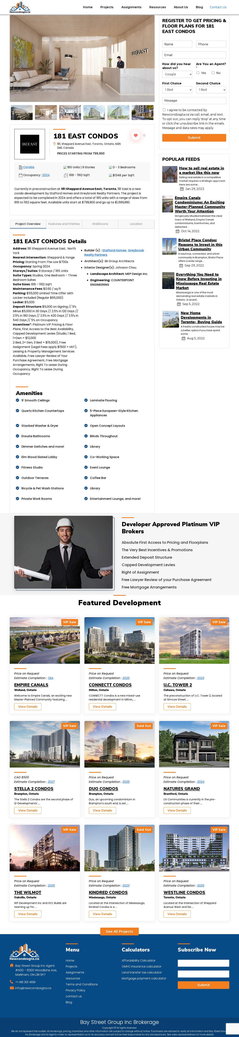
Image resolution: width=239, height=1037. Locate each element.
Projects (107, 7)
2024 (46, 170)
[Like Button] (135, 130)
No (218, 73)
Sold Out (144, 720)
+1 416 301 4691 (25, 977)
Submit (194, 138)
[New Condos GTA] (20, 7)
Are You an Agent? (211, 66)
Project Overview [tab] (28, 218)
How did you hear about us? (176, 66)
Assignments (131, 7)
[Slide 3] (46, 107)
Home (88, 7)
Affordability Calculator (139, 955)
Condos (28, 162)
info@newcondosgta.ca (33, 983)
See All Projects (119, 926)
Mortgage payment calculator (144, 973)
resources (73, 973)
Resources (157, 7)
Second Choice (208, 83)
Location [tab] (136, 218)
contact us (74, 991)
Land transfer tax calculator (142, 967)
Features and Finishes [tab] (64, 218)
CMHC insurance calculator (141, 961)
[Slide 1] (22, 107)
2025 (126, 672)
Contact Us (218, 7)
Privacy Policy (75, 985)
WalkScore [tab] (100, 218)
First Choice (171, 83)
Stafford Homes (114, 245)
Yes (203, 73)
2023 (200, 672)
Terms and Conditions (82, 979)
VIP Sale (69, 616)
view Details (28, 701)
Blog (199, 7)
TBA (50, 672)
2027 (51, 776)
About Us (181, 7)
